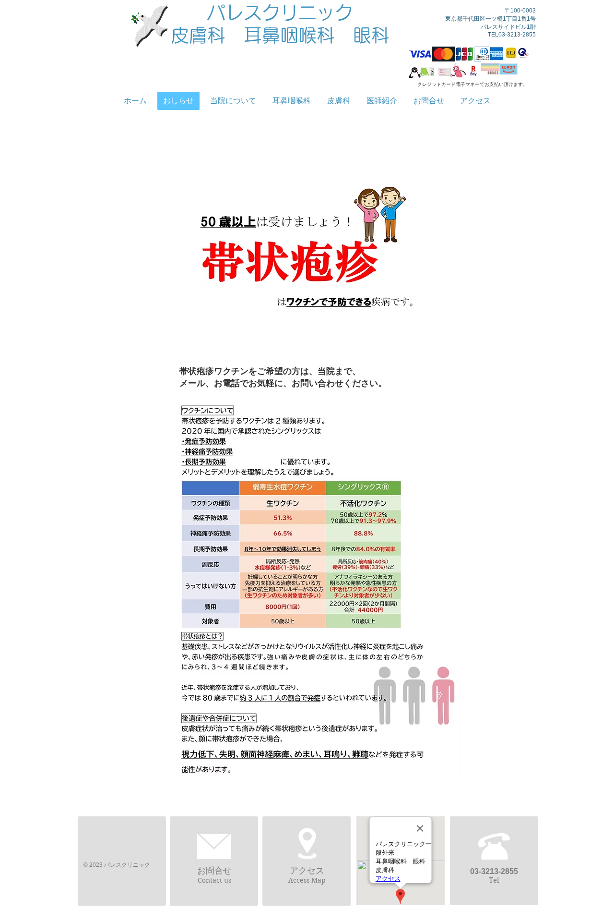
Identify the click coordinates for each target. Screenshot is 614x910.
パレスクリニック (280, 12)
